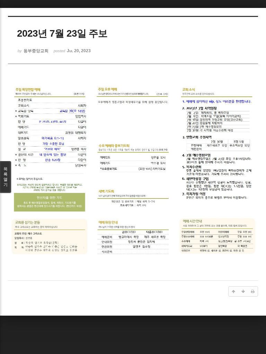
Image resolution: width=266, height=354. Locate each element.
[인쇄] (253, 291)
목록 (5, 177)
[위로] (233, 291)
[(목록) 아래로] (243, 291)
